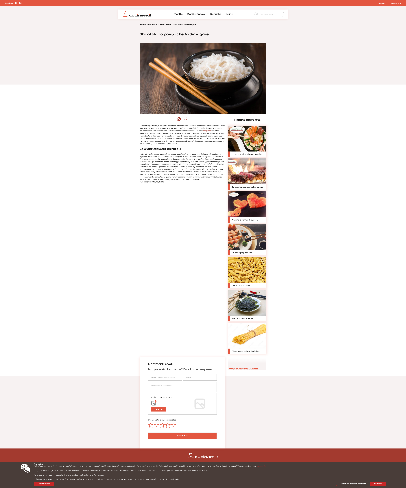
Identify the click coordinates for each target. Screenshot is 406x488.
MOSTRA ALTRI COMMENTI (243, 369)
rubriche (215, 14)
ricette (178, 14)
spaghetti (207, 131)
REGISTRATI (396, 3)
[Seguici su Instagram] (20, 3)
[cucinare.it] (137, 14)
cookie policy (261, 466)
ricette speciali (196, 14)
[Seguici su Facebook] (16, 3)
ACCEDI (382, 3)
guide (229, 14)
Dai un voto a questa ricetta (162, 420)
